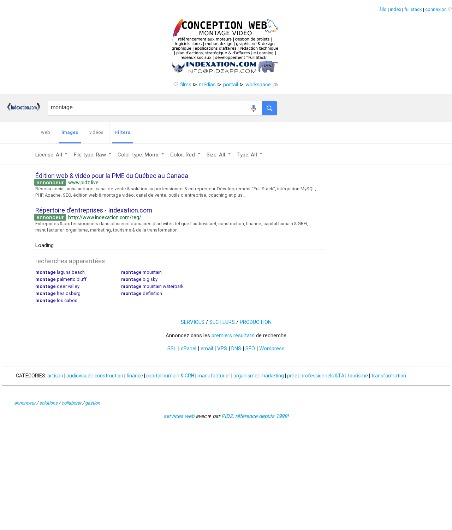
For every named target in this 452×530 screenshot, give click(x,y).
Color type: (141, 154)
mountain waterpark (152, 286)
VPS (222, 348)
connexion (436, 9)
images (69, 132)
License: (52, 154)
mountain (141, 272)
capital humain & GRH (170, 375)
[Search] (269, 106)
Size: (219, 154)
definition (141, 293)
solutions (48, 403)
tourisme (357, 375)
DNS (236, 348)
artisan (55, 375)
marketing (272, 375)
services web (178, 416)
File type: (93, 154)
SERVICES (192, 322)
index (395, 9)
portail (230, 84)
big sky (139, 279)
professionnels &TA (322, 375)
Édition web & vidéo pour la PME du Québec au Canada (111, 176)
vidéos (96, 132)
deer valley (57, 286)
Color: (186, 154)
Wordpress (272, 348)
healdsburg (58, 293)
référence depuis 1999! (262, 416)
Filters (122, 132)
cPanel (188, 348)
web (45, 132)
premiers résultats (233, 335)
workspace (258, 84)
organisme (245, 375)
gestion (92, 403)
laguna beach (60, 272)
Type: (250, 154)
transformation (388, 375)
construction (109, 375)
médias (207, 84)
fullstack (413, 9)
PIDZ (227, 416)
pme (292, 375)
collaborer (71, 403)
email (207, 348)
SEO (250, 348)
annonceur (24, 403)
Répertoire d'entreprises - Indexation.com (93, 210)
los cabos (56, 300)
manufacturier (213, 375)
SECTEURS (222, 322)
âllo (383, 9)
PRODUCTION (256, 322)
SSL (172, 348)
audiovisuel (78, 375)
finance (134, 375)
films (185, 84)
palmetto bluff (61, 279)
